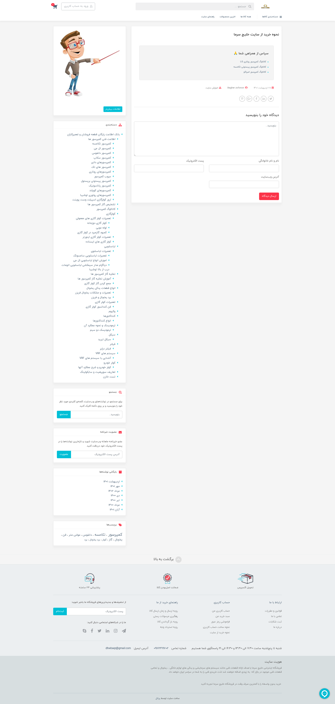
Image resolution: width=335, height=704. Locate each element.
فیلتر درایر (105, 349)
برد (85, 539)
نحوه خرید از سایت (220, 632)
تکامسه (99, 535)
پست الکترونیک (195, 161)
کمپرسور (114, 534)
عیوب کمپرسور (102, 176)
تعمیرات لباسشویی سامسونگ (90, 256)
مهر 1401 (115, 486)
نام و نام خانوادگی (269, 161)
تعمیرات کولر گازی (105, 302)
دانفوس (87, 535)
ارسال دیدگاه (269, 196)
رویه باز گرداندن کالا (167, 621)
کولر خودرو (109, 363)
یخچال (118, 540)
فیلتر (112, 344)
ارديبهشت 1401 (111, 482)
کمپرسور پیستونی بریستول (96, 181)
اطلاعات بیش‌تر (112, 109)
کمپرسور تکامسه (101, 144)
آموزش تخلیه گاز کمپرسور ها (94, 279)
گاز (110, 540)
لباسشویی (109, 246)
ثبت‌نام (60, 611)
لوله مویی (101, 228)
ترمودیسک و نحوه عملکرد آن (99, 325)
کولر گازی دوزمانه (97, 223)
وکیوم (112, 311)
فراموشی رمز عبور (220, 621)
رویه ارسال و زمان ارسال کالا (163, 611)
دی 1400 (115, 495)
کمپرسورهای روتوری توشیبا (95, 195)
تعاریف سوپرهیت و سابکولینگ (97, 372)
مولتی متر (74, 535)
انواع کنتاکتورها (102, 321)
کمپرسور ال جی (102, 148)
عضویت (64, 454)
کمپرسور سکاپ (102, 158)
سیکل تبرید (104, 339)
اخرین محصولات (227, 16)
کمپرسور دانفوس (101, 153)
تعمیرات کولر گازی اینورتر (97, 237)
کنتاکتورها (109, 316)
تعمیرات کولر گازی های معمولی (93, 218)
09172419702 (161, 648)
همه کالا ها (246, 16)
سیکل (112, 335)
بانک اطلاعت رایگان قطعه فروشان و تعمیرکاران (93, 134)
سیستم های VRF (105, 353)
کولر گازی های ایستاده (98, 242)
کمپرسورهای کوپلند (100, 190)
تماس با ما (276, 616)
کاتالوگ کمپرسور (105, 209)
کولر (104, 539)
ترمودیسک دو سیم (100, 330)
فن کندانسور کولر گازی (98, 307)
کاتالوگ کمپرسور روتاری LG (253, 61)
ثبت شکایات (275, 621)
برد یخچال (94, 539)
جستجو (64, 414)
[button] (57, 6)
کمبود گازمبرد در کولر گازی (92, 232)
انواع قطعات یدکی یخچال (101, 288)
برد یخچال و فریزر (101, 297)
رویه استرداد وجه (169, 627)
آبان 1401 (115, 510)
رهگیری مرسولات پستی (165, 616)
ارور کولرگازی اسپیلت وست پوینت (91, 200)
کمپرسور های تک (101, 167)
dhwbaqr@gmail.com (118, 648)
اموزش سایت (212, 87)
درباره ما (277, 627)
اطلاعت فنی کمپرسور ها (101, 139)
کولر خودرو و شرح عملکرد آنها (94, 367)
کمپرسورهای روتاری (100, 172)
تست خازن (109, 377)
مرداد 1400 (114, 505)
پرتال (158, 698)
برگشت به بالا (164, 559)
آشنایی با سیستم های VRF (95, 358)
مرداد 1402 (114, 491)
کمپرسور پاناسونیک (100, 186)
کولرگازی (110, 214)
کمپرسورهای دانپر (101, 162)
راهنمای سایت (207, 16)
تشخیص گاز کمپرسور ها (101, 204)
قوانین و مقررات (273, 611)
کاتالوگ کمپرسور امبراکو (255, 72)
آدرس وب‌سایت (270, 177)
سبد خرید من (222, 616)
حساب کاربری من (221, 611)
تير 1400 (115, 500)
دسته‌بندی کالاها (270, 16)
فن (64, 535)
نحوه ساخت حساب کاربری (216, 627)
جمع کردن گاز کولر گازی (97, 283)
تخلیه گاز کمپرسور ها (103, 274)
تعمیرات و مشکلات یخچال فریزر (93, 293)
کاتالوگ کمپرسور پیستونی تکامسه (250, 67)
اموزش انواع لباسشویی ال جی (90, 260)
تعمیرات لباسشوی (101, 251)
